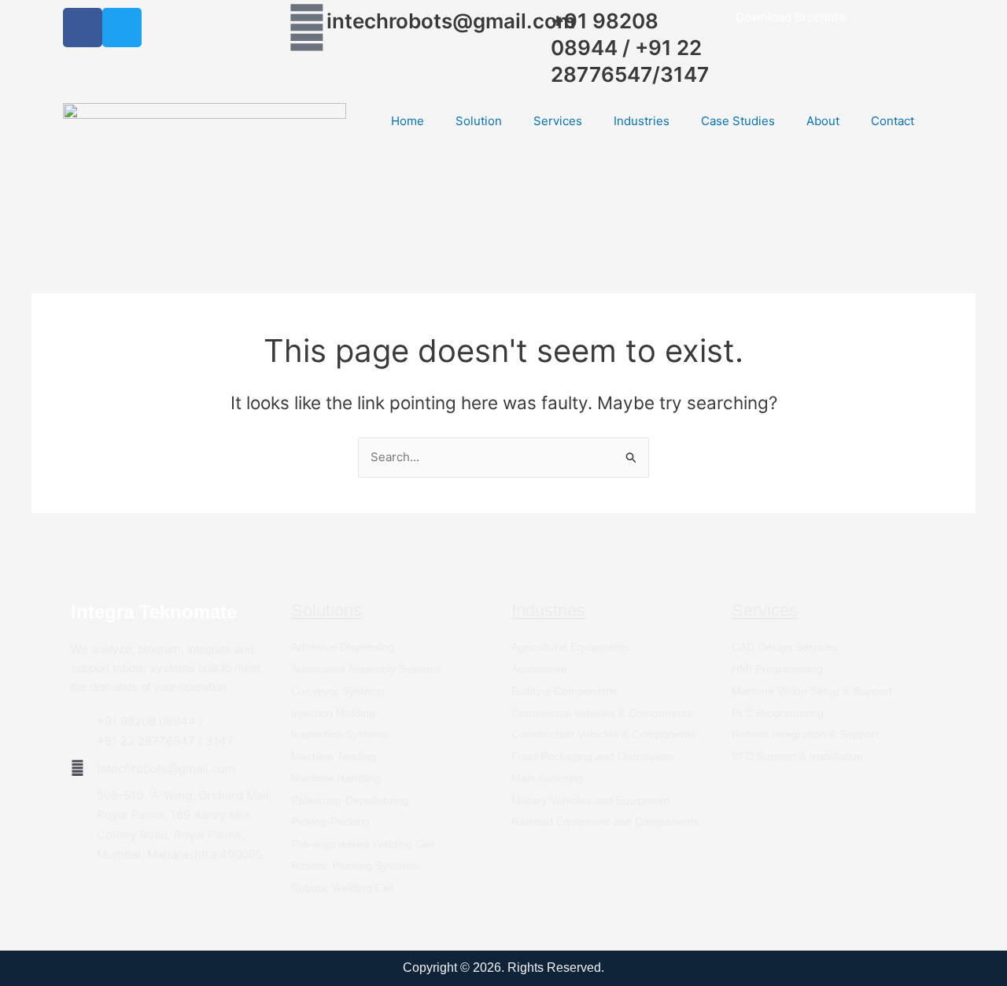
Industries (641, 120)
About (822, 120)
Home (407, 120)
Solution (479, 120)
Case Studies (738, 120)
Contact (892, 120)
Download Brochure (791, 16)
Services (557, 120)
